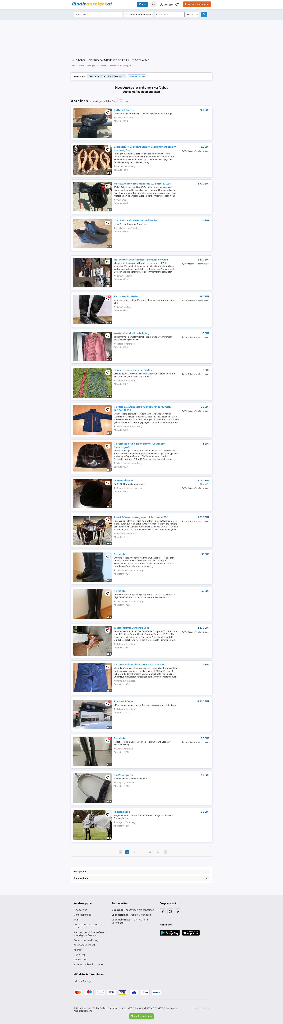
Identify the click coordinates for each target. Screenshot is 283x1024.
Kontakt (78, 949)
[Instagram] (170, 911)
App (144, 4)
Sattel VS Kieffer (124, 110)
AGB (76, 919)
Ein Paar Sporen (124, 775)
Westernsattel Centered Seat (131, 627)
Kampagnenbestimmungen (89, 964)
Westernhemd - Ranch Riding (131, 333)
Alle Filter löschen (137, 76)
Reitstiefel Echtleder (126, 296)
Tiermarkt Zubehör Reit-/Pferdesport (106, 76)
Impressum (80, 959)
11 (150, 852)
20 (121, 101)
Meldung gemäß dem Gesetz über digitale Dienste (90, 934)
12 (158, 852)
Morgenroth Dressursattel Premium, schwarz (141, 259)
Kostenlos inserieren (198, 4)
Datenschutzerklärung (86, 940)
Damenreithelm (123, 480)
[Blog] (178, 911)
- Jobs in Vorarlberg (131, 914)
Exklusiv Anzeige (83, 981)
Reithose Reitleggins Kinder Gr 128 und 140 (140, 664)
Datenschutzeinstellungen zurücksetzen (88, 926)
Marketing (79, 954)
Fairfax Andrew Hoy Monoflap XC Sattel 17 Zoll (142, 183)
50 (126, 101)
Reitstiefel (120, 554)
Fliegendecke (122, 811)
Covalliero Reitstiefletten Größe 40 (135, 220)
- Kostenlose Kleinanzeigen (133, 909)
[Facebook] (163, 911)
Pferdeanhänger (124, 701)
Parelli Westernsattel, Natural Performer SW (141, 517)
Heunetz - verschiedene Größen (133, 370)
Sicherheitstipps (82, 914)
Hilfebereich (80, 909)
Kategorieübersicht (84, 944)
